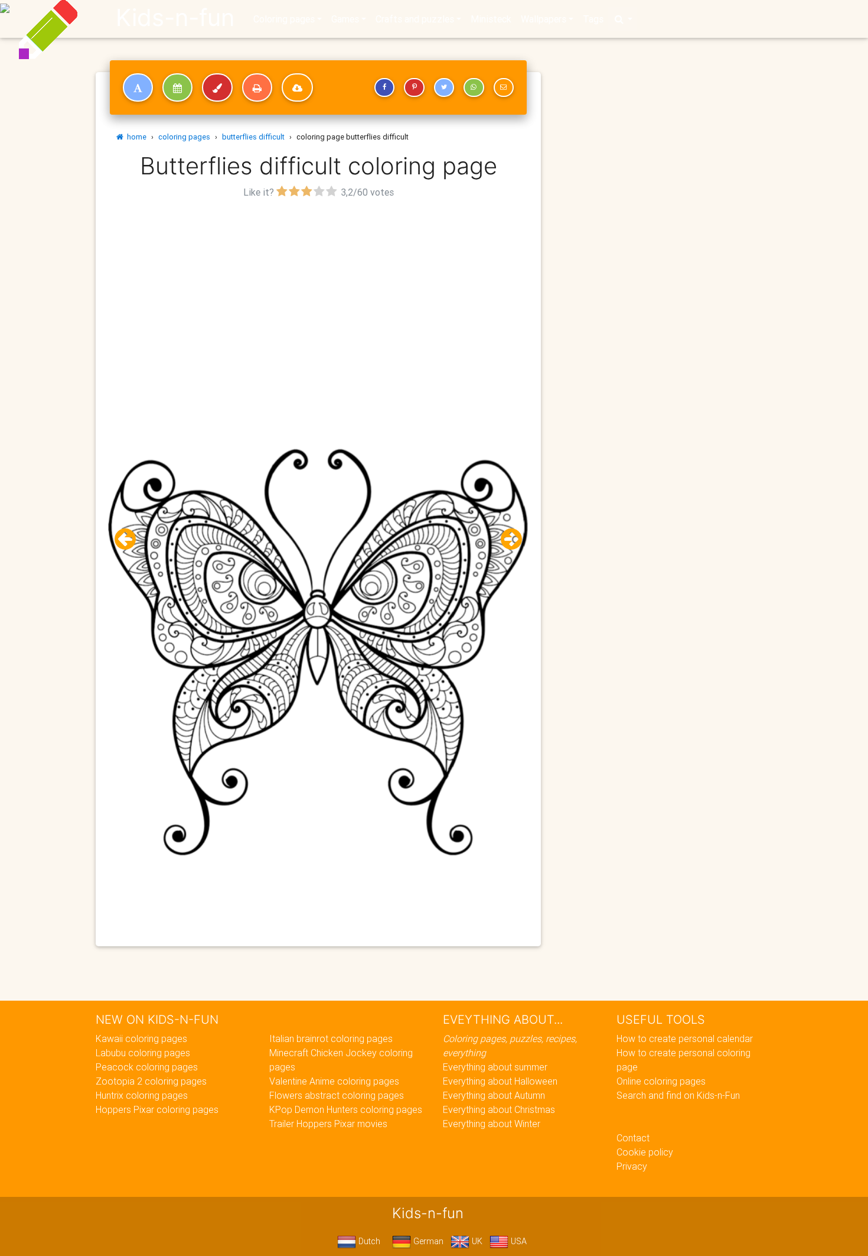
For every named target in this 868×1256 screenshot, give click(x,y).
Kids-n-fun (175, 17)
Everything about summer (495, 1067)
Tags (593, 19)
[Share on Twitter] (444, 87)
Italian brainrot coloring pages (331, 1038)
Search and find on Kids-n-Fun (678, 1095)
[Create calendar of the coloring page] (177, 87)
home (134, 137)
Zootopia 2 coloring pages (151, 1081)
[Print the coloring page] (257, 87)
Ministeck (491, 19)
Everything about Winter (491, 1124)
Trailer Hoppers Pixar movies (328, 1124)
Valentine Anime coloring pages (334, 1081)
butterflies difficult (253, 137)
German (427, 1241)
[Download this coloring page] (297, 87)
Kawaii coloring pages (141, 1038)
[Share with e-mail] (504, 87)
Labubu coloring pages (143, 1053)
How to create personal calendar (684, 1038)
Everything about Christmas (499, 1109)
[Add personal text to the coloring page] (138, 87)
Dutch (368, 1241)
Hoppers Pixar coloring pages (157, 1109)
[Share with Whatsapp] (474, 87)
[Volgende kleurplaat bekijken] (506, 539)
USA (517, 1241)
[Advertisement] (318, 284)
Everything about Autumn (494, 1095)
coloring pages (184, 137)
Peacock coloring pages (147, 1067)
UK (475, 1241)
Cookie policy (644, 1152)
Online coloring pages (661, 1081)
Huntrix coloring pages (142, 1095)
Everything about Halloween (500, 1081)
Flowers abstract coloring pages (336, 1095)
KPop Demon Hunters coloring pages (345, 1109)
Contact (633, 1138)
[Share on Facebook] (384, 87)
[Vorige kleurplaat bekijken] (130, 539)
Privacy (631, 1166)
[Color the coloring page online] (217, 87)
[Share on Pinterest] (414, 87)
